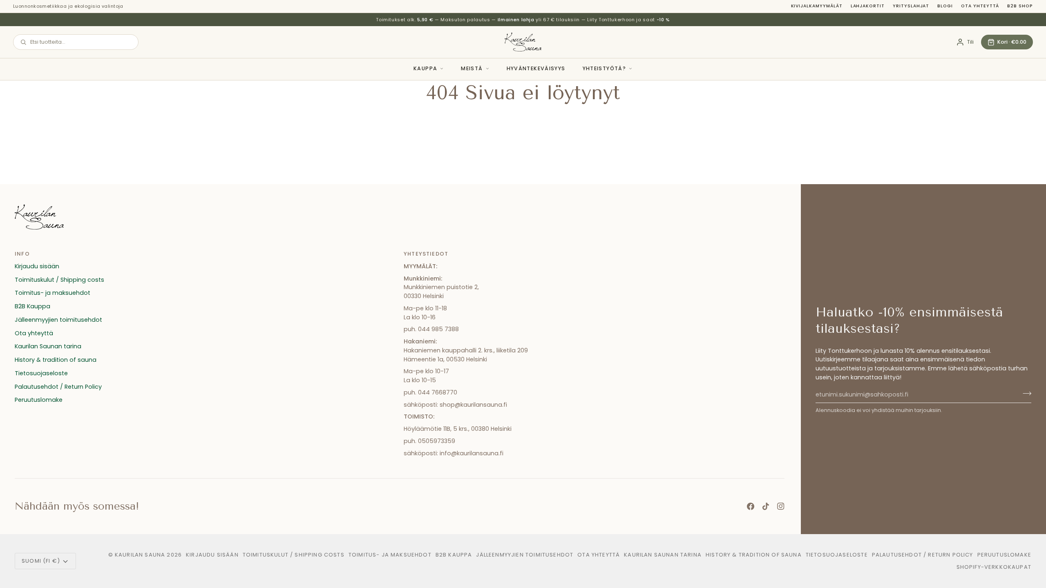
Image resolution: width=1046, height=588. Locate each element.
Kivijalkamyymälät (817, 6)
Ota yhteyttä (980, 6)
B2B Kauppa (32, 306)
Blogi (945, 6)
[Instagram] (780, 506)
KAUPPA (425, 68)
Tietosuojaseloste (41, 373)
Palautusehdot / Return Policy (58, 387)
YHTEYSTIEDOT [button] (426, 254)
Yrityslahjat (911, 6)
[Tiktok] (765, 506)
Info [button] (22, 254)
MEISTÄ (472, 68)
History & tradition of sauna (55, 360)
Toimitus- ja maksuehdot (52, 293)
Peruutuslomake (39, 400)
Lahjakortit (868, 6)
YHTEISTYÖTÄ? (604, 68)
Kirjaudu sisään (37, 266)
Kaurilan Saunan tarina (48, 346)
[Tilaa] (1024, 393)
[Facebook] (750, 506)
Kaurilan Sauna (140, 555)
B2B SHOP (1020, 6)
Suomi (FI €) (41, 561)
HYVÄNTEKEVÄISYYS (536, 68)
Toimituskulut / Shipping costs (59, 280)
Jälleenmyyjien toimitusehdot (58, 320)
